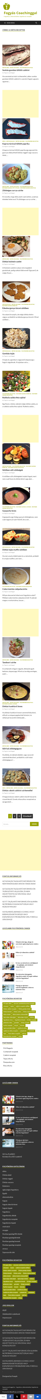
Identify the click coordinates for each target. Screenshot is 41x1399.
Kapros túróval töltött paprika (15, 143)
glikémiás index (7, 1022)
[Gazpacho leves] (20, 496)
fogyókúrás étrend (20, 1020)
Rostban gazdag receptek (28, 188)
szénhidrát (31, 1031)
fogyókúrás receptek (26, 67)
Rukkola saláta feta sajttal (13, 397)
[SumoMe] (37, 1396)
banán (12, 1006)
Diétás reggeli (10, 141)
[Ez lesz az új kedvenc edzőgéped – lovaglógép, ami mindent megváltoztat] (8, 963)
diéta (3, 141)
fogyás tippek (7, 1208)
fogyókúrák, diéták (9, 1215)
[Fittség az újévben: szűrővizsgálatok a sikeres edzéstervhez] (8, 986)
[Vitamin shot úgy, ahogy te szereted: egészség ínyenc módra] (8, 942)
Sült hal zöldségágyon (12, 748)
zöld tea (24, 1033)
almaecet (5, 1006)
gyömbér (16, 1022)
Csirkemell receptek (10, 1052)
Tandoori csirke (9, 662)
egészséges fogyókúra (10, 1190)
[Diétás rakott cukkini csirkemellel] (20, 777)
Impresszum (7, 1318)
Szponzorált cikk (8, 1252)
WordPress (13, 1392)
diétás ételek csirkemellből (20, 1014)
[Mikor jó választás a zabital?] (8, 953)
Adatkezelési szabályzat (11, 1314)
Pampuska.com (9, 1062)
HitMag (21, 1392)
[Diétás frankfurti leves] (20, 691)
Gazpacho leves (9, 511)
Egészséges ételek (23, 1017)
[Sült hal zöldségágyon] (20, 735)
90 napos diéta (7, 1003)
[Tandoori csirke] (20, 647)
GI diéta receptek (31, 1020)
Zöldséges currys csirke (12, 190)
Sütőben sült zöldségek (12, 470)
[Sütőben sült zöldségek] (20, 453)
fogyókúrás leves (8, 1020)
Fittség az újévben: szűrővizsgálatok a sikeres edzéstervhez (25, 987)
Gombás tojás (8, 353)
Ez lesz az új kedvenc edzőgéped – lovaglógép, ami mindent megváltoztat (27, 965)
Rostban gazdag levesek (23, 507)
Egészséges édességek (9, 1017)
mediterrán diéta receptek (10, 1031)
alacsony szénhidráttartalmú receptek (24, 1003)
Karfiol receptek (7, 1025)
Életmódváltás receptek (9, 1036)
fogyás (4, 1201)
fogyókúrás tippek (9, 1223)
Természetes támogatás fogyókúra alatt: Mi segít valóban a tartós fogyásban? (27, 976)
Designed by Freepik (9, 1376)
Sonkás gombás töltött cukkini (15, 70)
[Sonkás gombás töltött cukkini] (20, 55)
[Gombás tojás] (20, 338)
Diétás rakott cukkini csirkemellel (17, 790)
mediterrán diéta (22, 1028)
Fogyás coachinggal (9, 73)
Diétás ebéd (5, 67)
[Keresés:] (20, 824)
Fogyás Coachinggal (20, 13)
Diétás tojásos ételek (29, 1011)
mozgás (5, 1230)
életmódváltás (7, 1197)
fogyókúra (6, 1212)
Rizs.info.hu (7, 1066)
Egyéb (4, 1193)
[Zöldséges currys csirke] (20, 174)
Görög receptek (25, 1022)
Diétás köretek (7, 1011)
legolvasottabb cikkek (9, 1028)
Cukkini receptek (9, 1055)
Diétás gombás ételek (24, 1009)
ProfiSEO (11, 1154)
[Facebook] (10, 1396)
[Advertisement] (20, 104)
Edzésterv (6, 1186)
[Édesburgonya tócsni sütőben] (20, 291)
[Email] (30, 1396)
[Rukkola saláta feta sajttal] (20, 381)
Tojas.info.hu (8, 1059)
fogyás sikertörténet (9, 1204)
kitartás (22, 1025)
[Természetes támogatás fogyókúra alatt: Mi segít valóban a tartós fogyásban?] (8, 974)
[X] (17, 1396)
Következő (27, 816)
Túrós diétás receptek (14, 1033)
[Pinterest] (23, 1396)
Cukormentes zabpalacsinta (14, 589)
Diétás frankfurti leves (12, 706)
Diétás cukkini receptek (9, 1009)
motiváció (6, 1227)
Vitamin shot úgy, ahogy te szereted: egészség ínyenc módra (27, 943)
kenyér (16, 1025)
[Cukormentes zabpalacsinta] (20, 575)
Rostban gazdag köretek (9, 305)
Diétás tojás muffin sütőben (14, 549)
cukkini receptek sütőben (23, 1006)
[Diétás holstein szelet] (20, 246)
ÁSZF (4, 1310)
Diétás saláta (17, 1011)
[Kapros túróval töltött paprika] (20, 128)
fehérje (32, 1017)
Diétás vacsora (14, 67)
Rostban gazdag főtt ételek (10, 188)
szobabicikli (23, 1031)
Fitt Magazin (8, 1048)
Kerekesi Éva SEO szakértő (12, 1157)
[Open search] (36, 23)
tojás (4, 1033)
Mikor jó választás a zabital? (25, 952)
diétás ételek (7, 1014)
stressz (5, 1249)
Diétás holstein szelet (11, 261)
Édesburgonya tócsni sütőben (15, 308)
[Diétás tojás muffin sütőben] (20, 536)
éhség (20, 1036)
